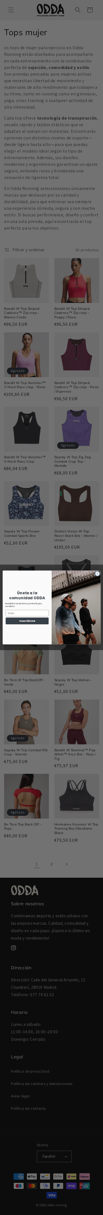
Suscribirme (27, 621)
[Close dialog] (97, 573)
